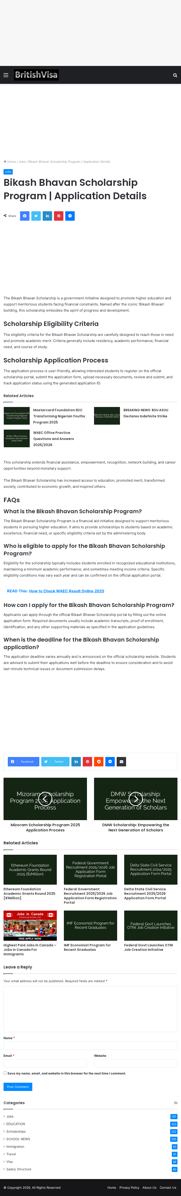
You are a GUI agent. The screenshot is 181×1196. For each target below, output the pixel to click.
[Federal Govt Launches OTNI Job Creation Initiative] (150, 925)
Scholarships (16, 1131)
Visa (9, 1161)
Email (9, 1056)
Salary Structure (18, 1169)
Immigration (15, 1146)
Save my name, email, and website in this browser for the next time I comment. (67, 1073)
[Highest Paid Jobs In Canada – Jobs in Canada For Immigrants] (30, 925)
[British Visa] (36, 75)
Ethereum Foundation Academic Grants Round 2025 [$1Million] (29, 893)
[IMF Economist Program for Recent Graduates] (90, 925)
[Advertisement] (90, 33)
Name (9, 1038)
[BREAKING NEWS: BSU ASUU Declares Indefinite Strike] (107, 416)
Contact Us (168, 1187)
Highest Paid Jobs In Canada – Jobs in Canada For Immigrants (30, 949)
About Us (149, 1187)
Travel (11, 1154)
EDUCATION (15, 1124)
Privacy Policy (129, 1187)
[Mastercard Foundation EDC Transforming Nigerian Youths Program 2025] (17, 416)
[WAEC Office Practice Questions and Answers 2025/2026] (17, 438)
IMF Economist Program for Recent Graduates (87, 947)
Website (100, 1056)
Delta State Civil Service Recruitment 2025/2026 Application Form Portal (145, 893)
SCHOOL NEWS (18, 1139)
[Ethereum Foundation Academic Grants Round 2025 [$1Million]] (30, 870)
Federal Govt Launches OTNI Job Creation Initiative (148, 947)
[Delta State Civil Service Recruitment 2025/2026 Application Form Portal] (150, 870)
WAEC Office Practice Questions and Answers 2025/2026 (53, 438)
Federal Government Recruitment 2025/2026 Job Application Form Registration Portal (90, 896)
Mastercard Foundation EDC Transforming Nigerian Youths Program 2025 (59, 416)
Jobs (22, 161)
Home (11, 161)
